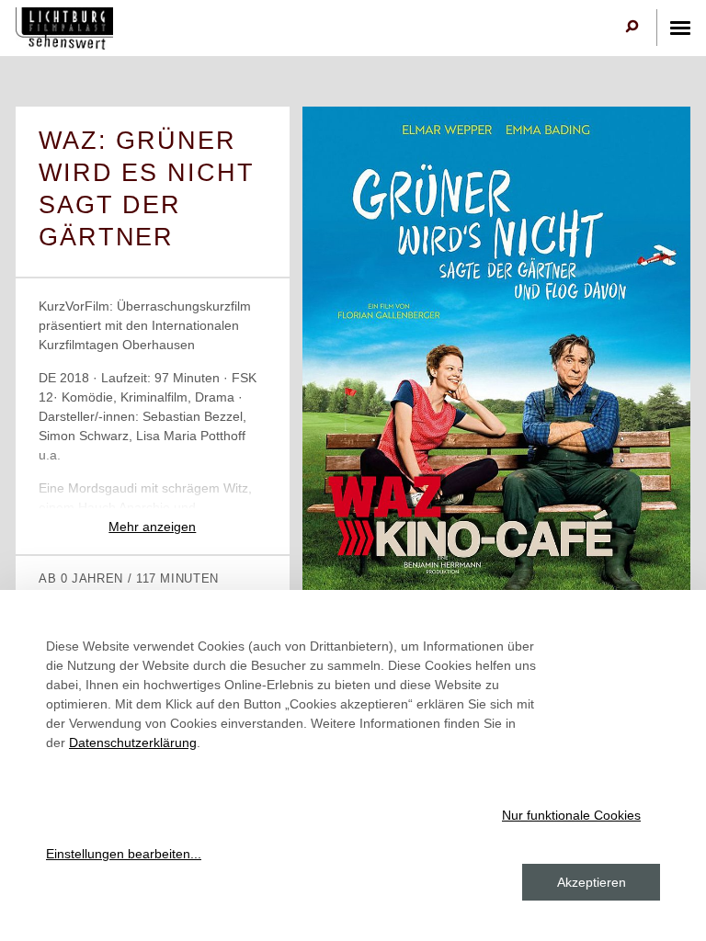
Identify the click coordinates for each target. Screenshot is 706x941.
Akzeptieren (591, 882)
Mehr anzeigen (152, 526)
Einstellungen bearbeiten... (123, 853)
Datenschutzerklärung (133, 742)
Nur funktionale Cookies (571, 815)
